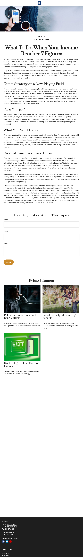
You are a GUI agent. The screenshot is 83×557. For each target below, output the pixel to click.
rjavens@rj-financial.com (10, 538)
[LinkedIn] (7, 541)
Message (7, 244)
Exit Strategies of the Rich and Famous (21, 364)
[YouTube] (10, 541)
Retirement (5, 553)
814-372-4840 (11, 525)
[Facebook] (3, 541)
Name (6, 219)
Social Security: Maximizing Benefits (59, 316)
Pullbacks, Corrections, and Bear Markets (20, 316)
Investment (5, 555)
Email (6, 232)
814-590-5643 (12, 527)
